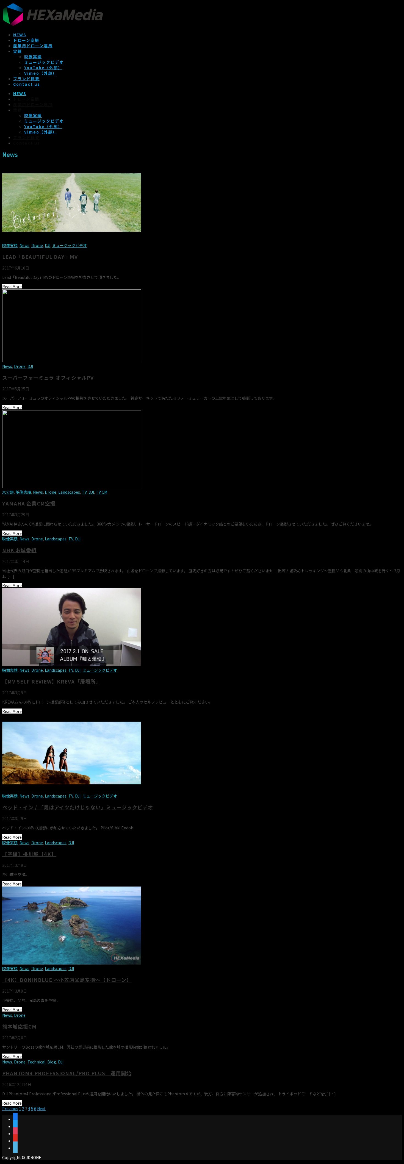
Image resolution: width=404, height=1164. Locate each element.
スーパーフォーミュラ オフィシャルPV (48, 377)
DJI (47, 245)
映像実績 (33, 56)
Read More (12, 286)
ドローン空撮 (26, 40)
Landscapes (69, 492)
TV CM (101, 492)
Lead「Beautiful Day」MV (40, 256)
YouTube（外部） (43, 67)
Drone (37, 245)
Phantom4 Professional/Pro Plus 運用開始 (66, 1073)
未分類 (8, 492)
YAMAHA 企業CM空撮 (29, 503)
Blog (51, 1062)
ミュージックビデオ (44, 62)
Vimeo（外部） (40, 73)
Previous (10, 1108)
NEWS (19, 34)
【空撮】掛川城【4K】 (29, 853)
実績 (17, 51)
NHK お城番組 (19, 550)
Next (41, 1108)
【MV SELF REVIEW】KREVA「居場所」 (51, 681)
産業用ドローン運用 (32, 45)
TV (84, 492)
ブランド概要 (26, 78)
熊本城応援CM (19, 1026)
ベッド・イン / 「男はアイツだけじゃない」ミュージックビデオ (77, 807)
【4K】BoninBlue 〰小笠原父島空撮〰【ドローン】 (67, 979)
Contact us (26, 84)
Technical (36, 1062)
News (24, 245)
